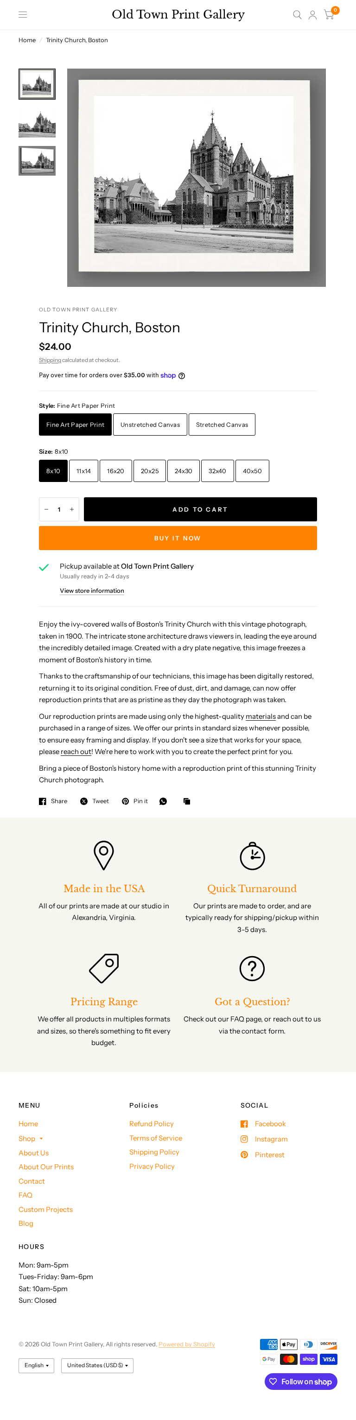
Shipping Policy (154, 1151)
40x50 (252, 471)
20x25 (150, 471)
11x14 (83, 471)
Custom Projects (46, 1209)
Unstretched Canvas (150, 424)
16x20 (115, 471)
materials (261, 716)
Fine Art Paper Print (75, 424)
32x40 (217, 471)
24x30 (183, 471)
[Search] (297, 15)
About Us (34, 1152)
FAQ (25, 1195)
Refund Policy (151, 1123)
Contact (32, 1181)
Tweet (100, 801)
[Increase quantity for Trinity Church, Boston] (72, 509)
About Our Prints (46, 1166)
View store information (92, 591)
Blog (26, 1223)
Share (59, 801)
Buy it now (178, 538)
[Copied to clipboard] (189, 802)
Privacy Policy (152, 1166)
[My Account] (312, 15)
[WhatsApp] (165, 801)
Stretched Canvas (222, 424)
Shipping (50, 359)
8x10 (53, 471)
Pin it (141, 801)
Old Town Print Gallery (178, 14)
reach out (76, 751)
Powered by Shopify (187, 1344)
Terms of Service (155, 1138)
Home (27, 40)
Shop (27, 1138)
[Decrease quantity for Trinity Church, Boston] (46, 509)
